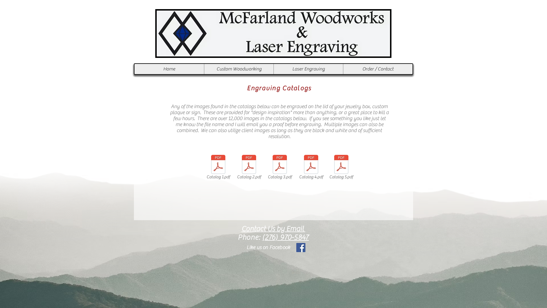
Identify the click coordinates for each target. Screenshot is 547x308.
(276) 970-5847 (285, 237)
